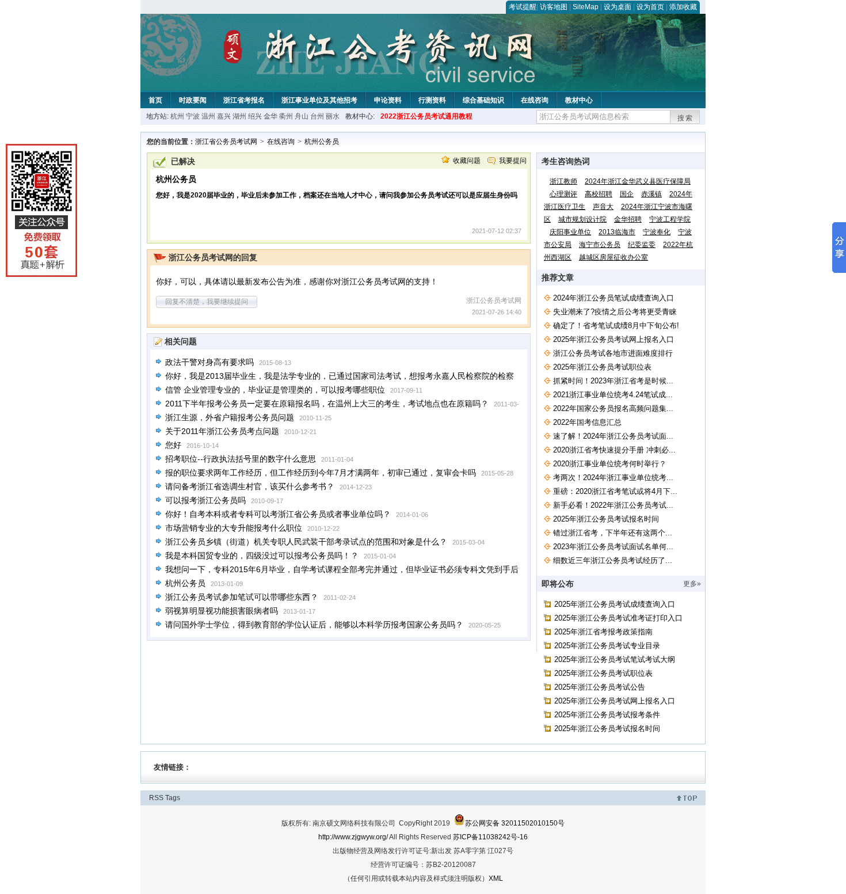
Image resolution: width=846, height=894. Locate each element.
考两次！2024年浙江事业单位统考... (613, 477)
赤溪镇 (651, 194)
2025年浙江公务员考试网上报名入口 (613, 339)
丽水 (333, 116)
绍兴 (255, 116)
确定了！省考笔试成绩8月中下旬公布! (616, 325)
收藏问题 (467, 161)
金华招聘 (628, 219)
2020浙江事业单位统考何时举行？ (609, 463)
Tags (172, 798)
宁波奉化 (656, 232)
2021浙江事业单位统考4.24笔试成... (613, 394)
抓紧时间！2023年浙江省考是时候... (613, 380)
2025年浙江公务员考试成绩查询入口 (614, 604)
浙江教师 (563, 181)
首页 (155, 100)
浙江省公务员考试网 (226, 142)
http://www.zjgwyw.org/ (353, 837)
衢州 (286, 116)
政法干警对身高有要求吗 (209, 362)
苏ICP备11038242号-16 (490, 837)
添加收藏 (683, 7)
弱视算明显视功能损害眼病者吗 (221, 610)
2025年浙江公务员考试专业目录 (607, 645)
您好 (173, 445)
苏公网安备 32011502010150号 (515, 823)
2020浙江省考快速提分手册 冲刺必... (614, 450)
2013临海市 (617, 232)
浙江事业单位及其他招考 (319, 100)
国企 (627, 194)
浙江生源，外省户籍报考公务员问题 (229, 417)
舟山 (301, 116)
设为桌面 (617, 7)
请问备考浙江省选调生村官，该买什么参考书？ (249, 486)
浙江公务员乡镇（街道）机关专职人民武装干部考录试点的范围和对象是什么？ (306, 541)
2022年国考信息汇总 (587, 422)
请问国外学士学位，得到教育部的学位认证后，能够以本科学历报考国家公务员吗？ (314, 624)
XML (496, 878)
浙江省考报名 (244, 100)
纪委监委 (642, 245)
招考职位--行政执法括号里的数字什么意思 (240, 458)
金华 (270, 116)
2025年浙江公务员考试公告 (599, 687)
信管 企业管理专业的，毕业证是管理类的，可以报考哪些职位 (275, 389)
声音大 (603, 207)
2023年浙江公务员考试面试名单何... (613, 546)
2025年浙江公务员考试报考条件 (607, 714)
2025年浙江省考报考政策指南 (603, 631)
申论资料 (388, 100)
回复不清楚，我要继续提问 (206, 302)
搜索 (685, 118)
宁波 (193, 116)
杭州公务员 (321, 142)
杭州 (177, 116)
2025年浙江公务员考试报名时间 (606, 519)
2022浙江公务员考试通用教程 (426, 116)
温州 (208, 116)
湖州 (239, 116)
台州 (317, 116)
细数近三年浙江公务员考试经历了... (612, 560)
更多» (692, 584)
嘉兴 (224, 116)
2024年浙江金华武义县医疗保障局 (638, 181)
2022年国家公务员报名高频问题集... (613, 408)
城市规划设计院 (582, 219)
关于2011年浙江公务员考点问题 (222, 431)
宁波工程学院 (670, 219)
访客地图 (553, 7)
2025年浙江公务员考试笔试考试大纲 (614, 659)
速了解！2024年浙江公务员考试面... (613, 436)
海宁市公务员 (599, 245)
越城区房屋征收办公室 (613, 257)
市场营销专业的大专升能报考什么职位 (233, 527)
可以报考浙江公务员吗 (205, 500)
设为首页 (650, 7)
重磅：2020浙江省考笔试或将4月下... (615, 491)
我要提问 (513, 161)
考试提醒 (522, 7)
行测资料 (432, 100)
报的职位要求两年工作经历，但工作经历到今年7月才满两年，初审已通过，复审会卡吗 (320, 472)
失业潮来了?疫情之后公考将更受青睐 (615, 311)
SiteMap (586, 7)
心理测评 (563, 194)
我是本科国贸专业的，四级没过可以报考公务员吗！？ (262, 555)
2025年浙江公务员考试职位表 (602, 367)
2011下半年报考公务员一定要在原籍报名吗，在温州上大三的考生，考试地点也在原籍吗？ (327, 403)
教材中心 (579, 100)
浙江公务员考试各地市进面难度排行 (613, 353)
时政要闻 (193, 100)
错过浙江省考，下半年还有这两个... (612, 532)
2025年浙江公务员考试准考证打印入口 (618, 618)
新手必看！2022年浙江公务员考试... (613, 505)
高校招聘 (598, 194)
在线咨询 (534, 100)
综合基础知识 (483, 100)
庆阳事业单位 (570, 232)
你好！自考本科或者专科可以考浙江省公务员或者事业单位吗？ (278, 514)
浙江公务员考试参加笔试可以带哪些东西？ (241, 597)
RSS (156, 798)
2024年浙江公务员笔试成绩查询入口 (613, 298)
